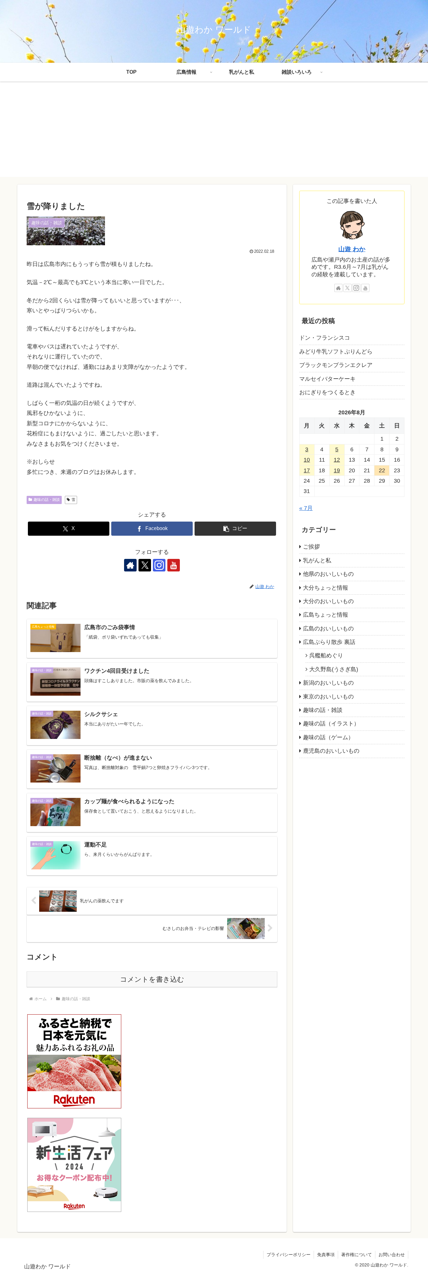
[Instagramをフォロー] (159, 565)
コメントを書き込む (152, 979)
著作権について (356, 1254)
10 (307, 460)
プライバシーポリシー (289, 1254)
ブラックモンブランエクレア (336, 365)
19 (337, 470)
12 (337, 460)
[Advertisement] (214, 133)
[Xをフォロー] (144, 565)
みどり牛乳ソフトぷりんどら (336, 351)
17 (307, 470)
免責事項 (326, 1254)
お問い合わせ (391, 1254)
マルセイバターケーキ (327, 378)
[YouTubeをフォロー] (173, 565)
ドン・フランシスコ (324, 338)
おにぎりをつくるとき (327, 392)
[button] (235, 529)
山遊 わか (351, 249)
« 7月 (306, 508)
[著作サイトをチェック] (130, 565)
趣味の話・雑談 (47, 499)
